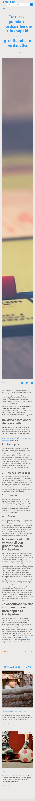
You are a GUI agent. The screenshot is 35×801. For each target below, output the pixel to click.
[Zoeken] (31, 4)
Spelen (5, 771)
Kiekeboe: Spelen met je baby (15, 711)
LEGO (28, 639)
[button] (4, 8)
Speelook (9, 2)
